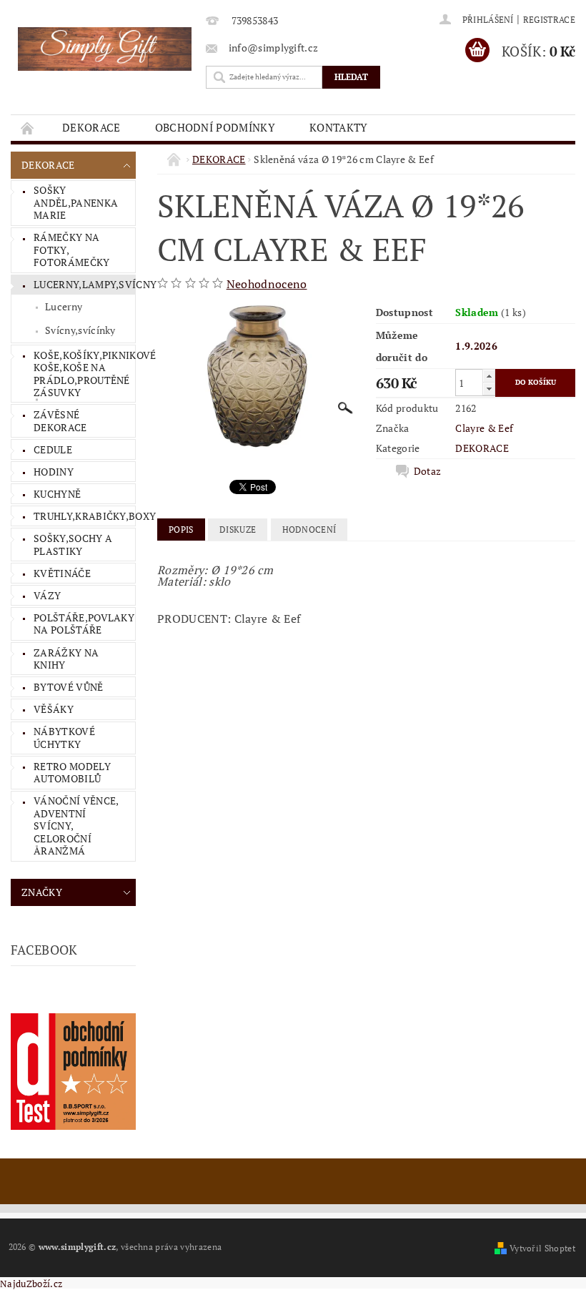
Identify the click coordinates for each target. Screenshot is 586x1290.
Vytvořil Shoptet (542, 1248)
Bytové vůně (69, 687)
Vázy (47, 595)
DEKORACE (91, 127)
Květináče (62, 573)
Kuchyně (57, 494)
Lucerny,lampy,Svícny (84, 284)
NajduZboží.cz (31, 1283)
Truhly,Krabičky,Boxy (84, 516)
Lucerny (63, 306)
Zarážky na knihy (66, 659)
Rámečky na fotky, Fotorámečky (72, 249)
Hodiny (54, 471)
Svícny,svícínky (80, 330)
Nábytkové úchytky (64, 737)
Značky (41, 892)
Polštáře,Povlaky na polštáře (84, 624)
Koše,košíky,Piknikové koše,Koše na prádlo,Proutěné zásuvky (84, 374)
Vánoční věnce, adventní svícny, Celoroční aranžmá (76, 825)
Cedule (53, 449)
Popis (181, 529)
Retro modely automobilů (72, 772)
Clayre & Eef (484, 428)
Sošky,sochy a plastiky (73, 544)
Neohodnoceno (267, 284)
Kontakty (338, 127)
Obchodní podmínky (215, 127)
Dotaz (428, 471)
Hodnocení (309, 529)
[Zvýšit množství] (488, 376)
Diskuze (237, 529)
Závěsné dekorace (60, 421)
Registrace (549, 19)
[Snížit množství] (488, 388)
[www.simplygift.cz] (105, 49)
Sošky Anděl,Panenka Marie (76, 202)
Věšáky (54, 709)
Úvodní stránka (28, 127)
